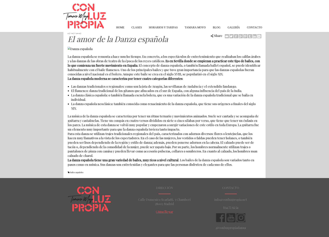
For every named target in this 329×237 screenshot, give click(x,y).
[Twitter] (231, 36)
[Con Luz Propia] (84, 15)
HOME (120, 27)
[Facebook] (236, 36)
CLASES (136, 27)
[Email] (227, 36)
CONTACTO (254, 27)
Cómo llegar (164, 212)
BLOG (217, 27)
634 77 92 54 (230, 207)
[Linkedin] (255, 36)
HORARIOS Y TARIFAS (163, 27)
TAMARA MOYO (195, 27)
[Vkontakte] (259, 36)
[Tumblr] (250, 36)
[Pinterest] (245, 36)
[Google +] (241, 36)
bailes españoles (76, 172)
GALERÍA (234, 27)
